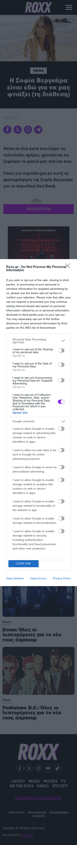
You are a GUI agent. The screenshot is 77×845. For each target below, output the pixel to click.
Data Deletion (15, 578)
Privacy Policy (62, 578)
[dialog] (38, 422)
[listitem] (38, 341)
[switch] (61, 350)
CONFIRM (23, 563)
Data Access (38, 578)
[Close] (69, 267)
